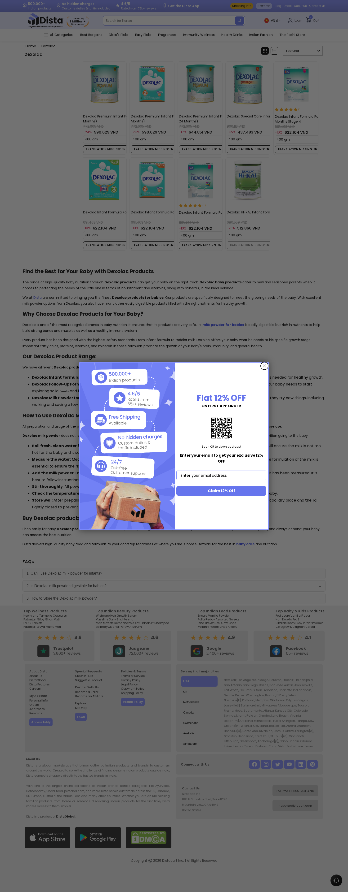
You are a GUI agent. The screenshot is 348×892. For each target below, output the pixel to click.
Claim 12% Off (221, 491)
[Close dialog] (264, 366)
